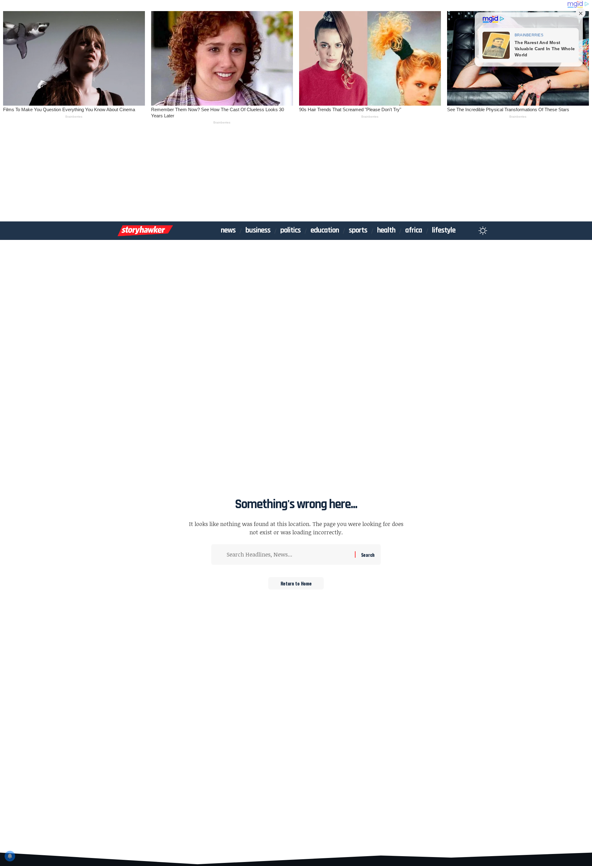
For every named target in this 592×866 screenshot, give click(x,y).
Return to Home (296, 583)
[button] (471, 230)
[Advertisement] (296, 175)
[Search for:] (288, 554)
